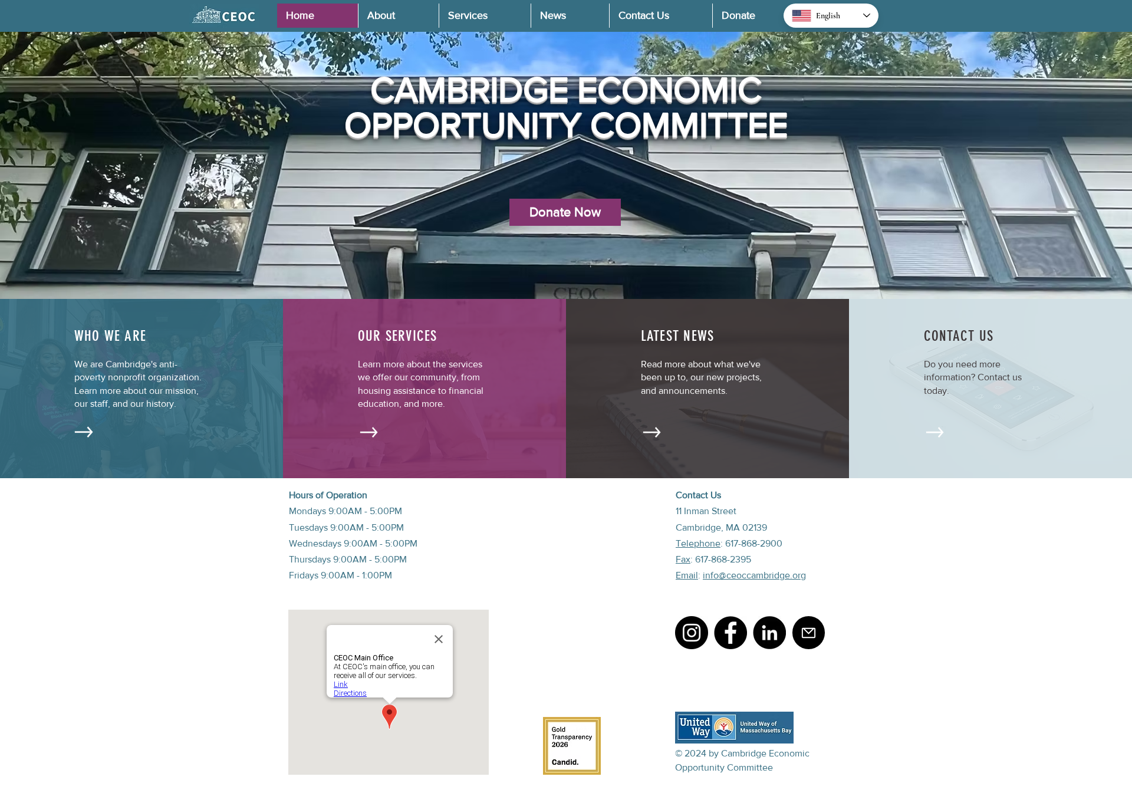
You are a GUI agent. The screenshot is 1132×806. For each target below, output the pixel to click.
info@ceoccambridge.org (754, 575)
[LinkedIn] (769, 632)
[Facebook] (730, 632)
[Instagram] (691, 632)
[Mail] (808, 632)
